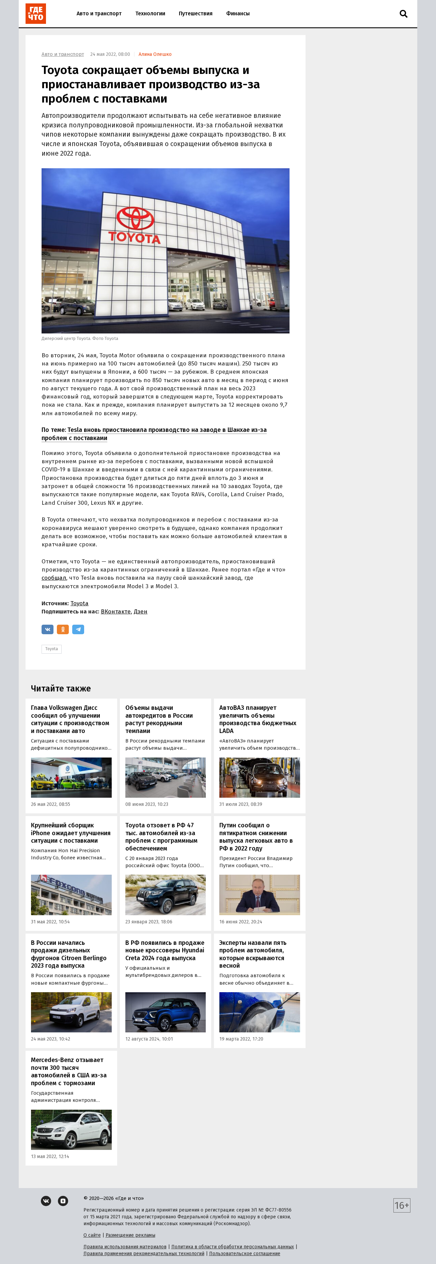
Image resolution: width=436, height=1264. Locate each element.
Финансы (238, 13)
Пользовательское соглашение (244, 1254)
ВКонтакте (116, 611)
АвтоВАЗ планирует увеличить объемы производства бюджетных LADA (257, 719)
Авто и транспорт (99, 13)
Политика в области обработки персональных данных (232, 1247)
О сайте (92, 1235)
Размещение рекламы (130, 1235)
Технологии (150, 13)
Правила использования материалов (125, 1247)
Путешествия (196, 13)
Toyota (80, 603)
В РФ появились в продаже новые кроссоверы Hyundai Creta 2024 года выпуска (164, 950)
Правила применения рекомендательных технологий (143, 1254)
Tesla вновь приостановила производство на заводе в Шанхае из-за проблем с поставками (154, 433)
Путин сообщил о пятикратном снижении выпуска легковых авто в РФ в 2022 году (256, 837)
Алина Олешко (155, 54)
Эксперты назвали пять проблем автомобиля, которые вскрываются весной (252, 954)
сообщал (54, 577)
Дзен (140, 611)
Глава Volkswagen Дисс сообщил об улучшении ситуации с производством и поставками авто (70, 719)
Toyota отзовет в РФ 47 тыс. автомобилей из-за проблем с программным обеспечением (161, 837)
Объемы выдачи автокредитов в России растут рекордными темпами (159, 719)
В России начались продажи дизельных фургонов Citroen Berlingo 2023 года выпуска (69, 954)
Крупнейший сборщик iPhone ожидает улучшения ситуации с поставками (71, 833)
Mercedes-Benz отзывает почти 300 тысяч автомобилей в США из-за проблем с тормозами (69, 1071)
